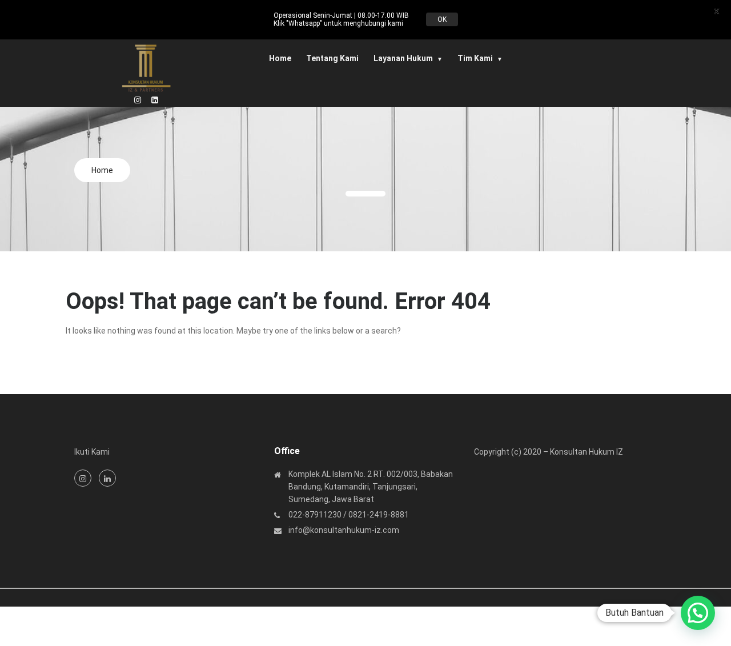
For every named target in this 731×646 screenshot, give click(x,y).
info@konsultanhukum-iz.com (343, 530)
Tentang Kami (332, 58)
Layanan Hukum (403, 58)
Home (280, 58)
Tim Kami (475, 58)
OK (442, 19)
